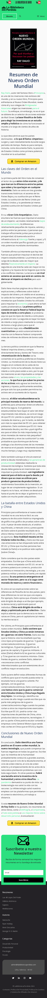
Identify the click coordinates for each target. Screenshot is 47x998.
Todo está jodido (10, 812)
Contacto (6, 990)
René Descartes (8, 927)
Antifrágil (24, 809)
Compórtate (38, 809)
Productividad (7, 947)
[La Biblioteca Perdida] (12, 8)
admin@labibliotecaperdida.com (23, 965)
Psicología (6, 951)
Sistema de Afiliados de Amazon (24, 992)
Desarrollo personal (10, 944)
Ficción (5, 955)
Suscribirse (23, 880)
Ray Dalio (5, 93)
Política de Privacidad (19, 990)
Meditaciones (7, 908)
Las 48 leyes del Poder (11, 897)
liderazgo (23, 239)
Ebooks (9, 16)
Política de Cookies (36, 990)
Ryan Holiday (7, 924)
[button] (20, 16)
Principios (39, 93)
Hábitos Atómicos (9, 901)
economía (22, 303)
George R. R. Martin (10, 931)
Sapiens (5, 905)
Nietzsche (6, 920)
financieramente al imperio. (22, 263)
